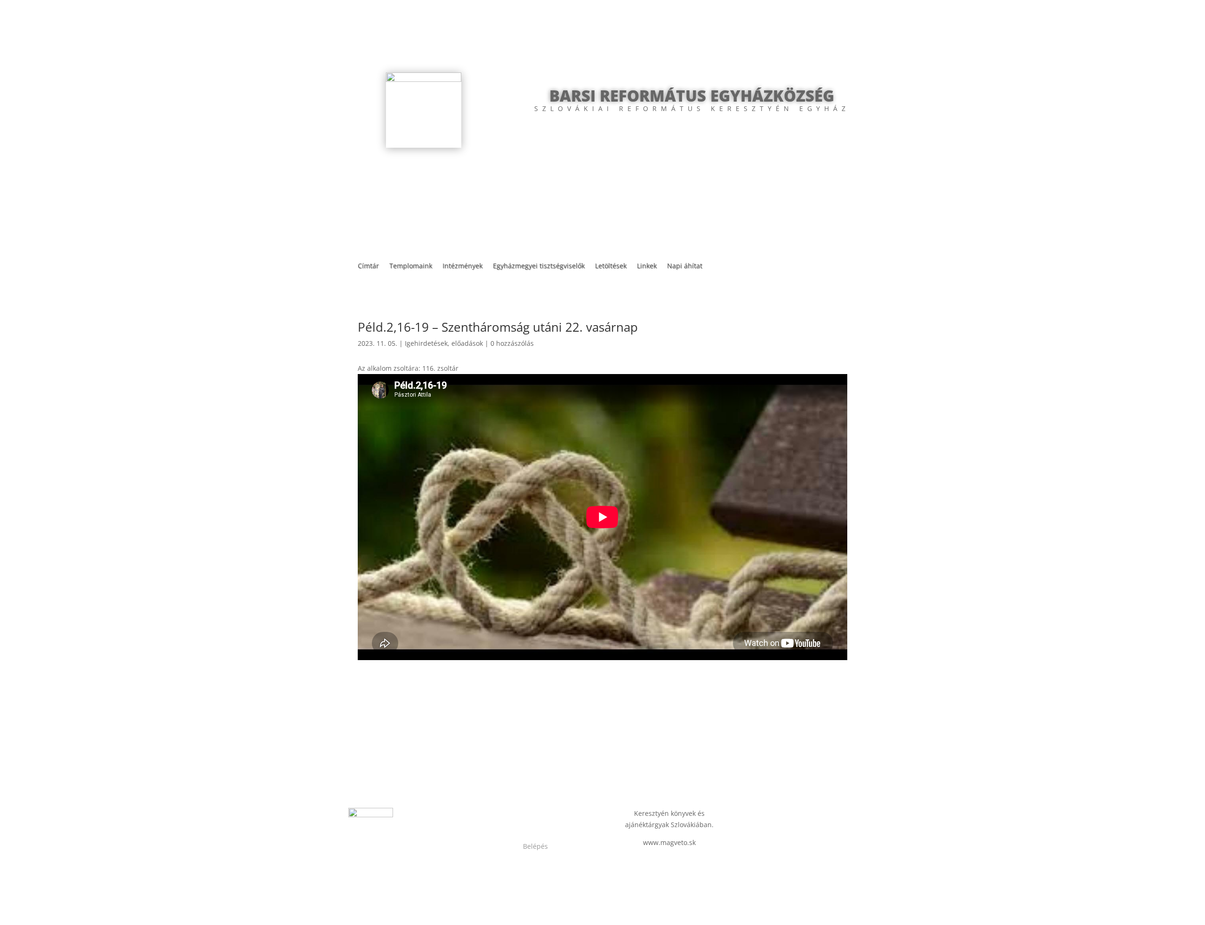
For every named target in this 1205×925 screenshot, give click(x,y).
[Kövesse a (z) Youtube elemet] (545, 815)
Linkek (647, 266)
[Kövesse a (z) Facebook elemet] (526, 815)
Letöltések (611, 266)
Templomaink (410, 266)
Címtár (368, 266)
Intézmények (462, 266)
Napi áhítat (684, 266)
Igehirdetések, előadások (444, 343)
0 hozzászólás (512, 343)
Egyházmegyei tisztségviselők (539, 266)
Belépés (535, 846)
